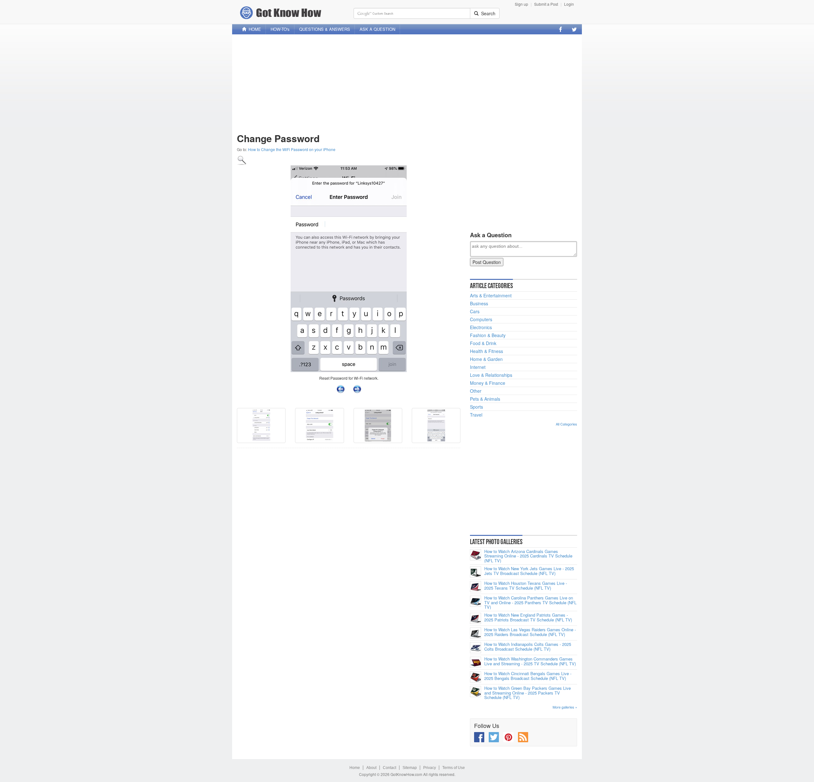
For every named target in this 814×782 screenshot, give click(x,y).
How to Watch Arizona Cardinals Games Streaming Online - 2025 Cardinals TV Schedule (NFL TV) (528, 556)
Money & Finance (487, 383)
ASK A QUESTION (377, 29)
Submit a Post (546, 4)
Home (354, 767)
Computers (481, 319)
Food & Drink (483, 343)
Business (479, 303)
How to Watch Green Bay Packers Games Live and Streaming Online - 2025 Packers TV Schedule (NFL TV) (527, 693)
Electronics (481, 327)
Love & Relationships (491, 375)
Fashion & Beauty (488, 335)
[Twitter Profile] (574, 29)
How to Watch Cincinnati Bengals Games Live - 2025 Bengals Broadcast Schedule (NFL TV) (527, 676)
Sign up (521, 4)
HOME (253, 29)
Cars (474, 311)
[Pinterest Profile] (508, 737)
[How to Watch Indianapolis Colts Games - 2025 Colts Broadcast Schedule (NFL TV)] (475, 647)
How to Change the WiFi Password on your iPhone (291, 149)
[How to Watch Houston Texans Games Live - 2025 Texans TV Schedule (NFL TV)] (475, 586)
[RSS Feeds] (523, 737)
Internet (478, 367)
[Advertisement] (407, 83)
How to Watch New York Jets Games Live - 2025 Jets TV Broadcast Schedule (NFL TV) (529, 571)
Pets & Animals (485, 399)
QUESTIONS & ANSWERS (324, 29)
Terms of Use (453, 767)
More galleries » (565, 706)
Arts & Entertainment (491, 295)
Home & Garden (486, 359)
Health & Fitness (486, 351)
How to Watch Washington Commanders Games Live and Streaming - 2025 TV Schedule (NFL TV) (530, 661)
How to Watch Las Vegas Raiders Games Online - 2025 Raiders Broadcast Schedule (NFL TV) (530, 632)
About (371, 767)
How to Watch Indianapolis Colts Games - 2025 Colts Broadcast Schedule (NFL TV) (527, 646)
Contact (389, 767)
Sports (476, 407)
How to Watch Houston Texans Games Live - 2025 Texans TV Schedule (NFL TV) (525, 585)
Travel (476, 415)
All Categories (566, 423)
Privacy (429, 767)
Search (487, 13)
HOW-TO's (280, 29)
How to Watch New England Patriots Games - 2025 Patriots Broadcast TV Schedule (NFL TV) (528, 617)
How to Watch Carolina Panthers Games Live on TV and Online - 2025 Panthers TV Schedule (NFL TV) (530, 602)
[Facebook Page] (560, 29)
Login (569, 4)
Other (475, 391)
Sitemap (410, 767)
